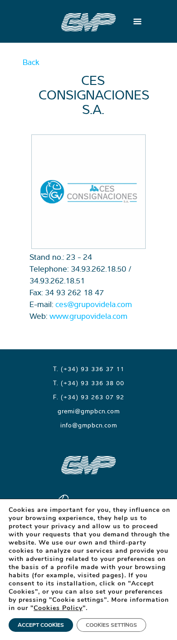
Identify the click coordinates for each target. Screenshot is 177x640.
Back (31, 62)
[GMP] (88, 21)
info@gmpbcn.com (88, 425)
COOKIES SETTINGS (111, 625)
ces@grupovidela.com (93, 304)
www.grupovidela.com (88, 316)
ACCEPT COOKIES (41, 625)
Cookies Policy (58, 608)
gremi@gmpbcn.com (89, 411)
